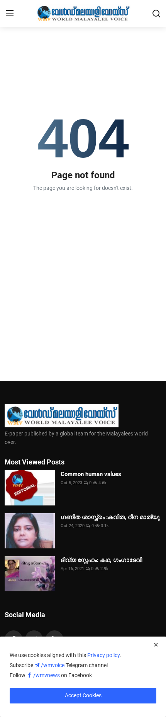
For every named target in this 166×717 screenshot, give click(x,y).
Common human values (91, 474)
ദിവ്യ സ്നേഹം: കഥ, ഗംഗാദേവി (101, 560)
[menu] (9, 13)
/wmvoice (53, 665)
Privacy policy (103, 655)
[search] (156, 13)
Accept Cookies (83, 695)
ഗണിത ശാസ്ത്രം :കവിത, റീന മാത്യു (110, 517)
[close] (156, 644)
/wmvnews (47, 675)
